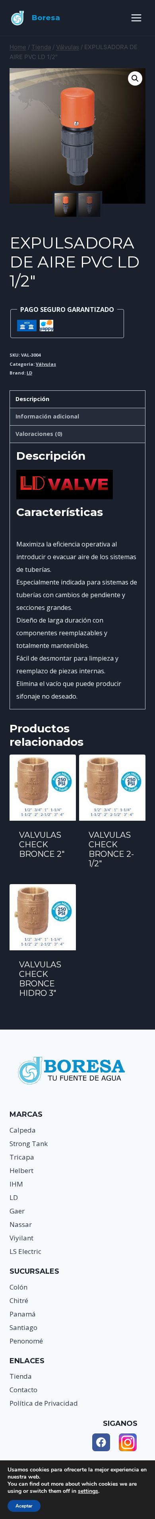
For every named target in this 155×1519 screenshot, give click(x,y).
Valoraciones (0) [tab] (38, 434)
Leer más (42, 875)
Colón (18, 1287)
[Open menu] (136, 18)
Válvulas (46, 364)
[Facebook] (101, 1442)
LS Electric (25, 1251)
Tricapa (22, 1157)
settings (88, 1491)
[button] (135, 78)
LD (29, 373)
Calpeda (23, 1130)
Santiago (23, 1327)
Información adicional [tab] (47, 416)
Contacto (23, 1389)
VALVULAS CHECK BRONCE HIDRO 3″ (40, 979)
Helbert (21, 1170)
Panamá (23, 1313)
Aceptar (24, 1506)
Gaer (17, 1210)
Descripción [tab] (32, 399)
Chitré (19, 1300)
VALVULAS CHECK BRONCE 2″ (42, 844)
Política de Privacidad (44, 1403)
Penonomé (26, 1340)
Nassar (21, 1224)
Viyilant (21, 1237)
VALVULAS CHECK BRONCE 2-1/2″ (111, 849)
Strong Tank (29, 1143)
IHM (16, 1183)
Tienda (21, 1376)
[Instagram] (128, 1442)
